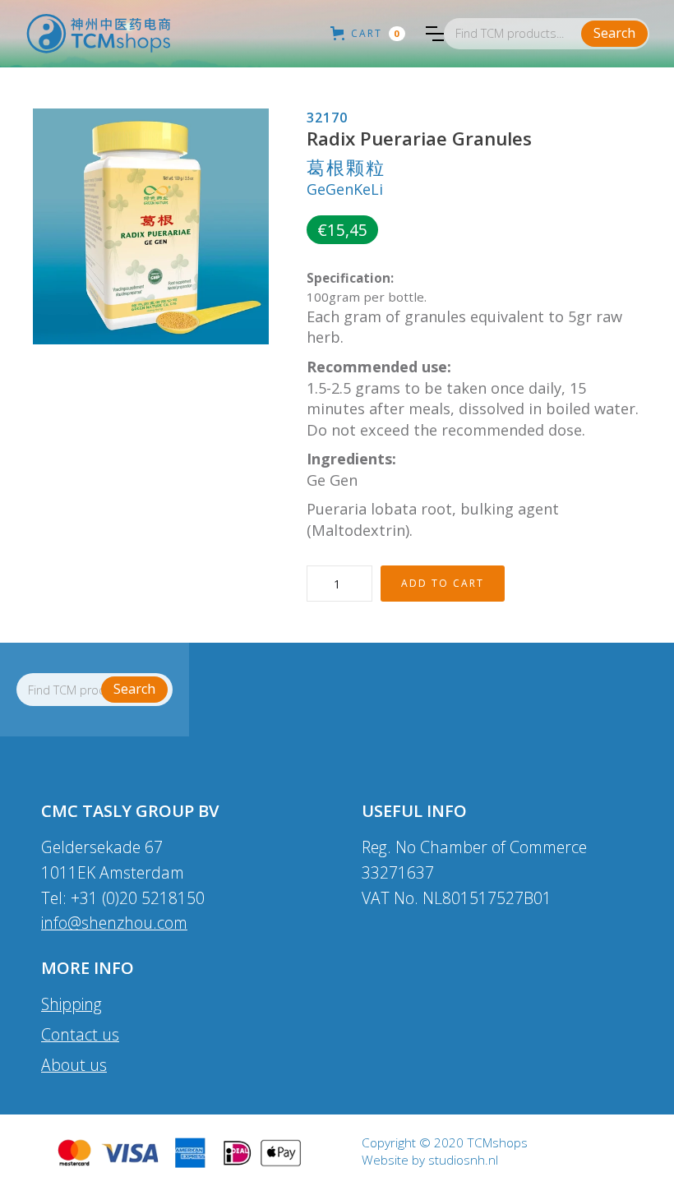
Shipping (71, 1004)
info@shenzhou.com (114, 922)
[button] (435, 33)
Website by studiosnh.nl (430, 1160)
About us (74, 1065)
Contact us (80, 1034)
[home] (99, 33)
